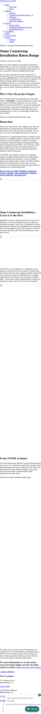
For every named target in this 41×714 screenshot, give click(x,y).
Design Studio (14, 25)
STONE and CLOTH (8, 1)
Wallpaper (12, 17)
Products (8, 11)
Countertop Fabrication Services (20, 27)
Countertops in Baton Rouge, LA (21, 15)
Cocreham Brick (15, 19)
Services (8, 23)
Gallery (7, 33)
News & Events (10, 36)
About (7, 5)
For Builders (9, 31)
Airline (11, 42)
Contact (7, 38)
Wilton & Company (16, 21)
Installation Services (16, 29)
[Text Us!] (32, 709)
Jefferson (12, 40)
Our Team (12, 7)
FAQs (11, 9)
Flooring (12, 13)
